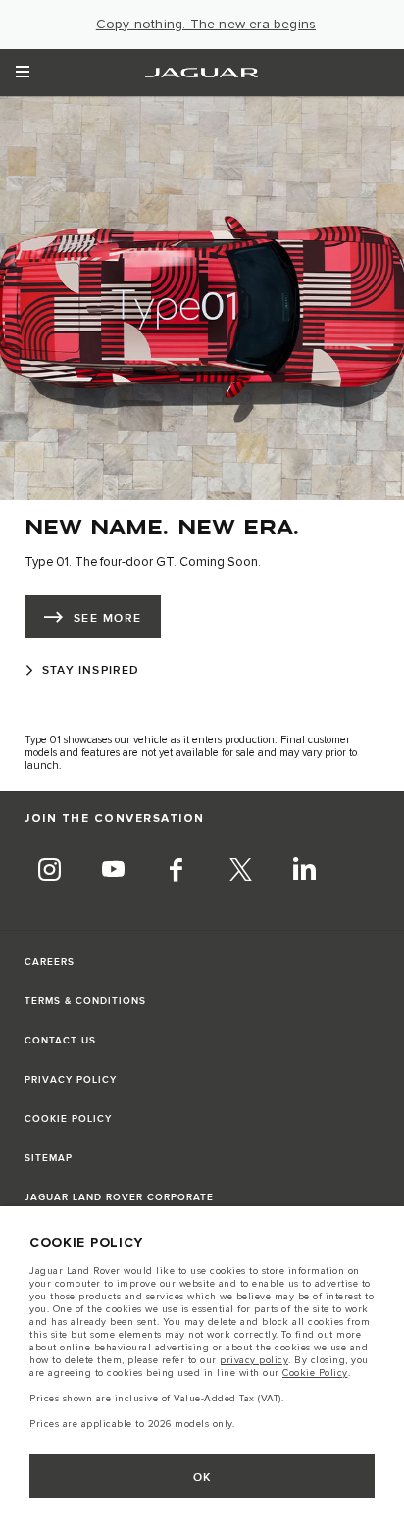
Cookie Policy (315, 1373)
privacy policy (254, 1360)
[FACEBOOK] (176, 871)
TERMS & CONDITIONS (85, 1001)
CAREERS (50, 962)
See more (108, 618)
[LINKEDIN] (303, 871)
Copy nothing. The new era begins (206, 24)
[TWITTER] (240, 871)
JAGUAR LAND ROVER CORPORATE (119, 1197)
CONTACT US (60, 1040)
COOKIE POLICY (68, 1119)
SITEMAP (49, 1158)
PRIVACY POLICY (71, 1080)
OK (202, 1477)
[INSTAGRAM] (49, 871)
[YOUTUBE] (112, 871)
